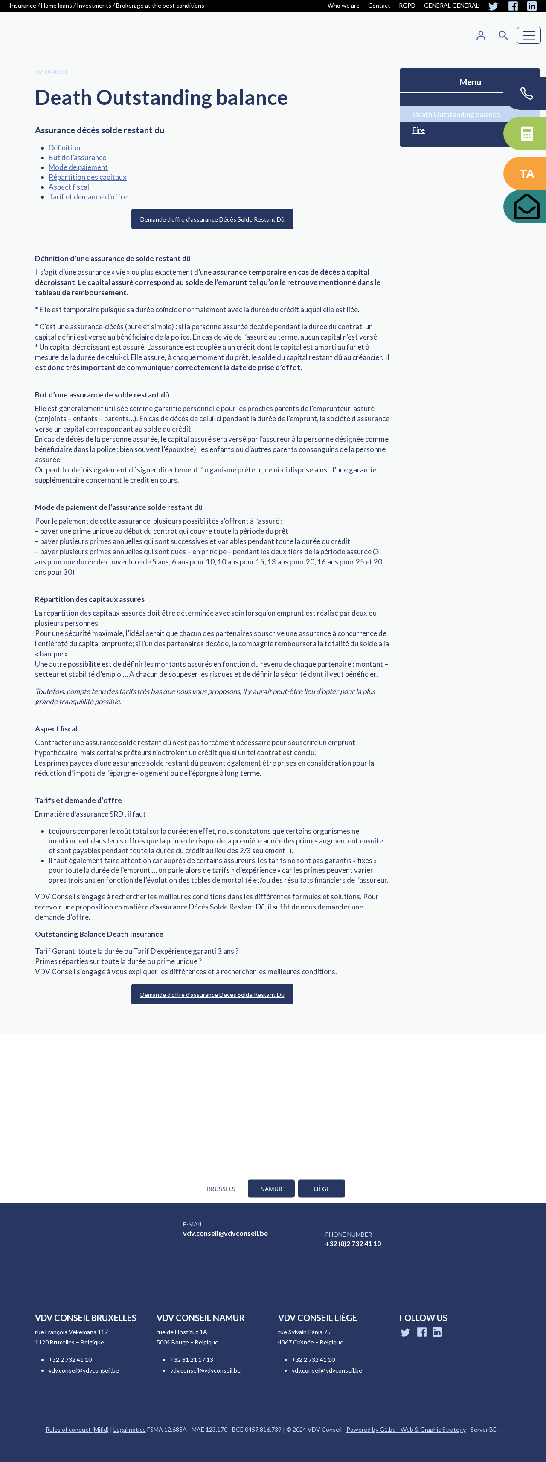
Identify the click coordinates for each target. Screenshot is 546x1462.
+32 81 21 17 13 (191, 1359)
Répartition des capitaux (88, 177)
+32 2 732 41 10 (70, 1359)
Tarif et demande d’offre (88, 196)
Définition (64, 147)
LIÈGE (322, 1189)
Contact (379, 5)
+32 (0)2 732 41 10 (353, 1243)
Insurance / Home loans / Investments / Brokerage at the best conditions (106, 5)
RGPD (407, 5)
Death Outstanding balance (456, 114)
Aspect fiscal (69, 186)
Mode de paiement (78, 167)
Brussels (221, 1189)
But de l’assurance (77, 157)
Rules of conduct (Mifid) (77, 1429)
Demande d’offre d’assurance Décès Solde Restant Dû (212, 219)
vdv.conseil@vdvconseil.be (225, 1233)
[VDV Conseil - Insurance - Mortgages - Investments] (49, 35)
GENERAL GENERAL (451, 5)
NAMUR (271, 1189)
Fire (418, 130)
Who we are (344, 5)
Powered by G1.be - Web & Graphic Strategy (406, 1429)
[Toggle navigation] (529, 35)
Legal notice (129, 1429)
